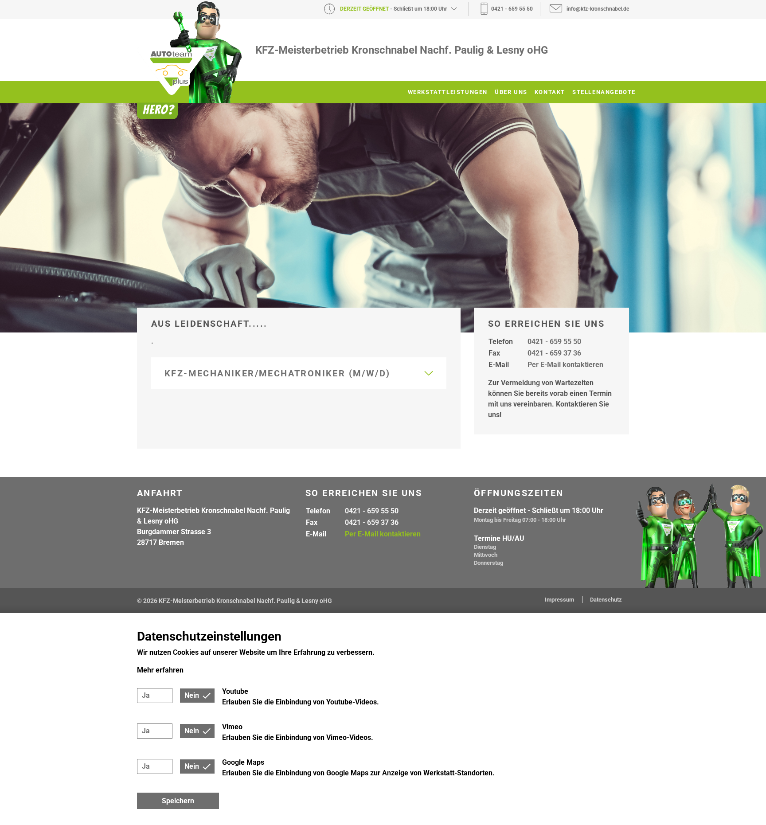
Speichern (178, 801)
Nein (191, 695)
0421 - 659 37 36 (554, 353)
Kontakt (550, 92)
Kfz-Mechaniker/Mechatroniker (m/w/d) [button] (277, 373)
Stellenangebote (604, 92)
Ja (146, 695)
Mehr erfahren (160, 670)
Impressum (560, 599)
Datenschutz (606, 599)
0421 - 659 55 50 (554, 341)
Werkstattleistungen (448, 92)
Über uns (511, 92)
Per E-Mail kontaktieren (565, 364)
